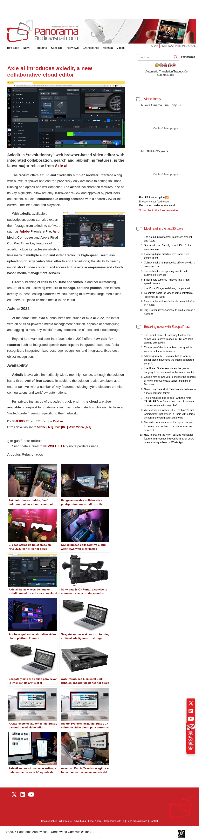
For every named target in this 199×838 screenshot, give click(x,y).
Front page (12, 47)
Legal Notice (95, 821)
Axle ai (61, 166)
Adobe (25, 231)
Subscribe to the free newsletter (158, 210)
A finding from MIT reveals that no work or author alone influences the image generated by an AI (169, 360)
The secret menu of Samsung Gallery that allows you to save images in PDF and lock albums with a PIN (168, 339)
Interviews (72, 47)
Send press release (137, 821)
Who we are (65, 821)
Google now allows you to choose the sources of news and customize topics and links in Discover (170, 380)
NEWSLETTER (54, 446)
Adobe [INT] (45, 427)
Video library (152, 99)
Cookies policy (49, 821)
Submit (176, 57)
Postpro (58, 421)
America (167, 45)
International (185, 45)
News (27, 47)
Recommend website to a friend (157, 205)
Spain (155, 45)
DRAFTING (18, 421)
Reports (42, 47)
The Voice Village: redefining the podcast (167, 288)
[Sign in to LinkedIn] (191, 711)
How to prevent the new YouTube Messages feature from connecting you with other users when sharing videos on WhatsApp (169, 438)
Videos (121, 47)
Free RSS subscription (152, 197)
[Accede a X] (191, 703)
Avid (56, 231)
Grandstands (91, 47)
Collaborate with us (114, 821)
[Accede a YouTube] (191, 719)
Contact (154, 821)
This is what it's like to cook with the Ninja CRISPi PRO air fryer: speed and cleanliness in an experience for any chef (169, 401)
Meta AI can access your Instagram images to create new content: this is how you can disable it (168, 426)
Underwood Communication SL (72, 832)
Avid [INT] (61, 427)
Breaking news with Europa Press (167, 327)
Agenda (108, 47)
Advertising (80, 821)
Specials (56, 47)
